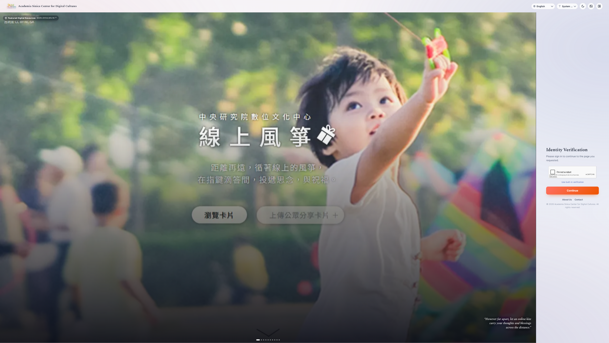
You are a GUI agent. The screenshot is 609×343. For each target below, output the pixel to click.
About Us (567, 199)
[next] (530, 177)
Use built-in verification (573, 182)
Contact (579, 199)
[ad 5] (266, 339)
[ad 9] (275, 339)
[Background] (591, 6)
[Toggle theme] (583, 6)
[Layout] (599, 6)
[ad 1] (258, 339)
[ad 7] (271, 339)
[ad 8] (273, 339)
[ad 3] (262, 339)
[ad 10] (277, 339)
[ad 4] (264, 339)
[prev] (5, 177)
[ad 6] (269, 339)
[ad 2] (260, 339)
